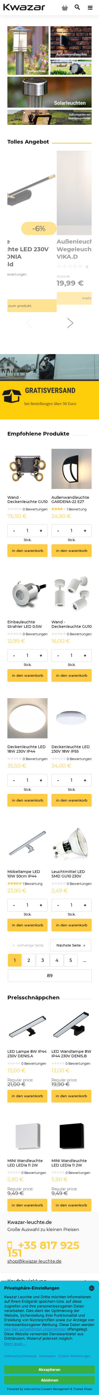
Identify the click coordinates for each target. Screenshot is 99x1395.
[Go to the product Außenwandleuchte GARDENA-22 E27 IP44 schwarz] (71, 469)
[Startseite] (24, 7)
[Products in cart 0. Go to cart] (64, 7)
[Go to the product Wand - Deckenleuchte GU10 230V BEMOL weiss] (71, 593)
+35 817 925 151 (43, 1247)
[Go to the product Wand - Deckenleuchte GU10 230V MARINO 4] (27, 469)
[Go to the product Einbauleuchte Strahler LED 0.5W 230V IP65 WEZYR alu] (27, 593)
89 (50, 975)
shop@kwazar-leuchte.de (34, 1261)
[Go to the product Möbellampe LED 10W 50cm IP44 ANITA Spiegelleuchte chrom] (27, 843)
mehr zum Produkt (49, 298)
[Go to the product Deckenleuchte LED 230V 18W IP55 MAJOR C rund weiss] (71, 718)
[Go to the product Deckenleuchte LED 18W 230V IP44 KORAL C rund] (27, 718)
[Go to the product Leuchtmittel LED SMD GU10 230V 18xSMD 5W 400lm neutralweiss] (71, 843)
